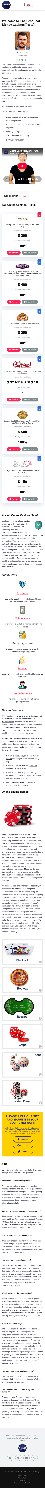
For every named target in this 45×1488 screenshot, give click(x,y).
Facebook (24, 1139)
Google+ (25, 1145)
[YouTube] (26, 1458)
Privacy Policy (22, 1478)
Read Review (31, 253)
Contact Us (22, 1480)
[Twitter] (22, 60)
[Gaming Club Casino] (22, 221)
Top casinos (22, 593)
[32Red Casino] (22, 368)
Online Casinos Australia (22, 1483)
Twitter (24, 1151)
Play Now (14, 253)
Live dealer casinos (22, 693)
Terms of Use (22, 1475)
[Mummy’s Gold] (22, 418)
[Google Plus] (35, 1458)
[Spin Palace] (22, 320)
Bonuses (22, 668)
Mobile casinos (22, 618)
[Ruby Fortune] (22, 467)
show (23, 195)
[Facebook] (10, 1458)
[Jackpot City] (23, 269)
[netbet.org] (6, 5)
